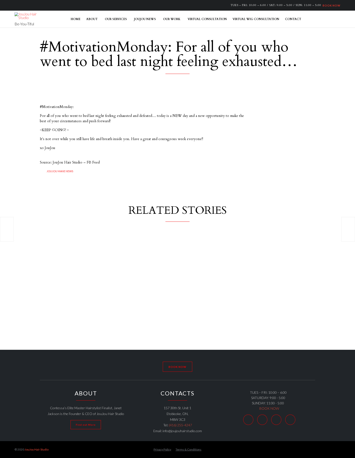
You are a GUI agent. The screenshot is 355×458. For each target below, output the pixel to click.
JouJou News (145, 19)
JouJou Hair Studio (37, 449)
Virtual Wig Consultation (256, 19)
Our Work (171, 19)
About (92, 19)
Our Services (116, 19)
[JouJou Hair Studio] (26, 16)
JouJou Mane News (60, 171)
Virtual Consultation (207, 19)
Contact (293, 19)
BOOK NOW (331, 5)
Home (75, 19)
